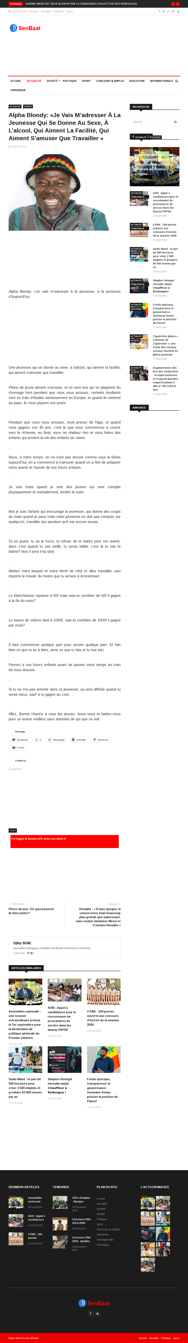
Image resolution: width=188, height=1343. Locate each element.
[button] (173, 4)
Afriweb (34, 1338)
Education (136, 81)
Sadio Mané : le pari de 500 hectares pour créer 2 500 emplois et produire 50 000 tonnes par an (25, 1088)
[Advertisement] (116, 45)
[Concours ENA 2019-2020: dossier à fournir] (61, 1224)
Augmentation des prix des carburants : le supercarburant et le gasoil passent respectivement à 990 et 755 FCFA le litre (165, 378)
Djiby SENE (22, 943)
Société (52, 81)
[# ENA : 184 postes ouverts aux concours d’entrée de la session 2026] (17, 1239)
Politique (59, 11)
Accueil (34, 11)
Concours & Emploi (110, 81)
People (28, 106)
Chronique (18, 90)
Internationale (161, 81)
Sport (70, 11)
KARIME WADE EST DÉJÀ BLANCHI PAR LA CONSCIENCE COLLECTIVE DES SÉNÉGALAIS (81, 3)
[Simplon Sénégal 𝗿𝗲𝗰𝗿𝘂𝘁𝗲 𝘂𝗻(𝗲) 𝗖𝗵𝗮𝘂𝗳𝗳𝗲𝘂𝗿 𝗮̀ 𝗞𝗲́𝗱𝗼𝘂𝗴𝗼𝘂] (148, 1240)
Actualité (46, 11)
